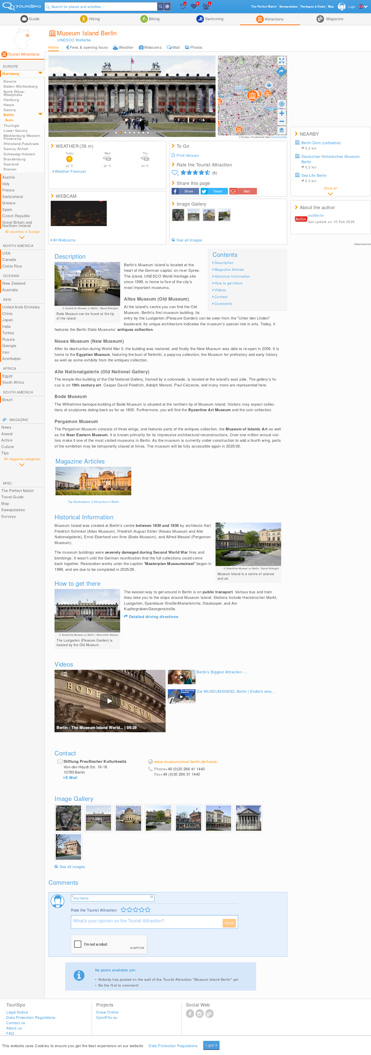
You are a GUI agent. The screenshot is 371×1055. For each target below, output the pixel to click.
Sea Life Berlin (314, 178)
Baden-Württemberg (21, 86)
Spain (7, 209)
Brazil (7, 399)
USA (6, 253)
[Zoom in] (281, 113)
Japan (7, 319)
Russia (8, 339)
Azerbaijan (11, 358)
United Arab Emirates (21, 306)
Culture (7, 446)
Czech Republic (16, 215)
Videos (220, 289)
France (8, 189)
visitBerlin (316, 215)
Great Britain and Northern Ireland (17, 223)
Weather (126, 47)
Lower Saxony (16, 130)
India (6, 326)
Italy (6, 183)
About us (14, 1028)
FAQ (10, 1033)
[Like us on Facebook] (190, 1013)
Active (6, 440)
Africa (9, 368)
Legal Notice (17, 1012)
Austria (8, 177)
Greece (8, 202)
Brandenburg (14, 159)
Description (224, 262)
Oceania (11, 275)
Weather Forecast (70, 171)
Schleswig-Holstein (19, 154)
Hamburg (11, 99)
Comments (223, 303)
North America (18, 245)
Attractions (274, 18)
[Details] (93, 481)
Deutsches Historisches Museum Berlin (330, 161)
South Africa (13, 382)
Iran (5, 352)
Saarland (11, 164)
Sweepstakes (13, 509)
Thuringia (11, 125)
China (7, 313)
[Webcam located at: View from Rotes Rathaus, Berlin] (79, 213)
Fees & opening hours (89, 47)
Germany (10, 73)
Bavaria (10, 81)
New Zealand (13, 283)
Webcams (153, 47)
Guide (34, 18)
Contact (221, 296)
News (6, 427)
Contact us (15, 1022)
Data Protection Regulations (173, 1045)
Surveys (8, 516)
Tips (5, 452)
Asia (7, 299)
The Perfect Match (17, 490)
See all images (189, 240)
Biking (154, 18)
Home (53, 47)
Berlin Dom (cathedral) (321, 145)
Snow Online (107, 1012)
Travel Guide (12, 496)
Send (229, 922)
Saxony (10, 109)
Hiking (94, 18)
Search (163, 6)
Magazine (334, 18)
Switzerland (12, 196)
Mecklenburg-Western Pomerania (22, 137)
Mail (247, 191)
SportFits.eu (106, 1017)
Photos (196, 47)
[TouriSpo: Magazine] (209, 1013)
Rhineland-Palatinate (21, 143)
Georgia (9, 345)
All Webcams (64, 240)
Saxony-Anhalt (16, 148)
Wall (176, 47)
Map (5, 503)
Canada (9, 259)
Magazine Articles (229, 269)
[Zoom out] (281, 121)
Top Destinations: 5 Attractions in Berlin (93, 502)
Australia (10, 289)
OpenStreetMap (279, 137)
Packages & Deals (313, 6)
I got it (211, 1045)
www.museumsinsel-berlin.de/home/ (186, 761)
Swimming (213, 18)
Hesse (9, 104)
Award (6, 433)
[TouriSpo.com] (22, 7)
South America (18, 392)
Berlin (9, 114)
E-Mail (71, 777)
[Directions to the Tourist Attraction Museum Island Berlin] (281, 71)
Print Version (187, 155)
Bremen (10, 169)
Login (351, 7)
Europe (10, 66)
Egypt (7, 375)
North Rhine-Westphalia (14, 93)
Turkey (8, 332)
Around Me (170, 7)
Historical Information (232, 276)
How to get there (229, 283)
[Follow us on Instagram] (200, 1013)
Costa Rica (12, 265)
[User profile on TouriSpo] (301, 219)
